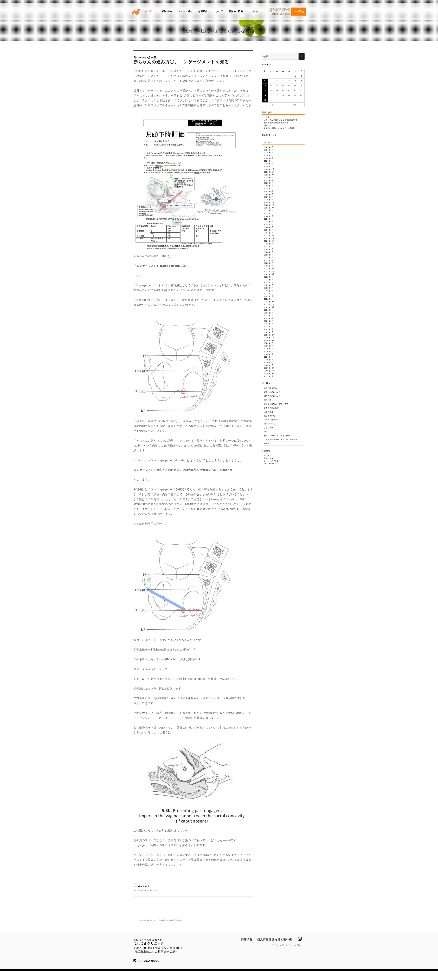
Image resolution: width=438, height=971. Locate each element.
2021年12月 (269, 302)
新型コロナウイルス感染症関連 (277, 436)
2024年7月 (269, 216)
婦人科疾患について (272, 396)
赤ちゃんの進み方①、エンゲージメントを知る (181, 61)
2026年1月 (269, 166)
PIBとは (267, 125)
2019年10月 (269, 374)
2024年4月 (269, 224)
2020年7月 (269, 349)
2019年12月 (269, 368)
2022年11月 (269, 271)
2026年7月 (269, 150)
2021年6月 (269, 318)
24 (265, 95)
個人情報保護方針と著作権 (274, 939)
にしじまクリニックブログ (148, 920)
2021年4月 (269, 324)
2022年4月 (269, 291)
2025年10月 (269, 175)
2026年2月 (269, 164)
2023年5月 (269, 255)
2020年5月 (269, 354)
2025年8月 (269, 180)
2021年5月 (269, 321)
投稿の (269, 458)
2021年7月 (269, 316)
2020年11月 (269, 338)
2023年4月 (269, 258)
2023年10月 (269, 241)
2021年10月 (269, 307)
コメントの (271, 461)
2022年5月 (269, 288)
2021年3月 (269, 326)
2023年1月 (269, 266)
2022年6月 (269, 285)
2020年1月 (269, 365)
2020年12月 (269, 335)
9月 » (295, 105)
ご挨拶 (267, 117)
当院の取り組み (138, 890)
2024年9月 (269, 211)
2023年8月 (269, 246)
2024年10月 (269, 208)
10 (265, 86)
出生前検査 (268, 412)
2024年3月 (269, 227)
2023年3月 (269, 260)
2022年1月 (269, 299)
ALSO (266, 431)
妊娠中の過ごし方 (271, 408)
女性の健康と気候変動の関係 (276, 123)
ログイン (268, 455)
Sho (135, 883)
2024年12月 (269, 202)
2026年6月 (269, 153)
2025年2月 (269, 197)
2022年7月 (269, 282)
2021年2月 (269, 329)
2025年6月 (269, 186)
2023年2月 (269, 263)
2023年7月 (269, 249)
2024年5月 (269, 222)
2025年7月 (269, 183)
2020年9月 (269, 343)
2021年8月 (269, 313)
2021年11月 (269, 304)
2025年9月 (269, 178)
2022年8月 (269, 280)
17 (265, 90)
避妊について (269, 416)
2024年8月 (269, 213)
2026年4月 (269, 158)
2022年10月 (269, 274)
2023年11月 (269, 238)
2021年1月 (269, 332)
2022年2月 (269, 296)
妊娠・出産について (152, 890)
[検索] (302, 56)
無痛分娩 (268, 400)
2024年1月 (269, 233)
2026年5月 (269, 155)
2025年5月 (269, 188)
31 (265, 100)
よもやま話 (268, 428)
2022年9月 (269, 277)
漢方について (269, 424)
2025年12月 (269, 169)
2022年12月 (269, 269)
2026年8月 (269, 147)
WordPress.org (271, 464)
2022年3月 (269, 293)
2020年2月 (269, 362)
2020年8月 (269, 346)
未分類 (267, 443)
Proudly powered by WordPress (171, 920)
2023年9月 (269, 244)
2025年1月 (269, 200)
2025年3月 (269, 194)
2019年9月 (269, 376)
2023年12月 (269, 236)
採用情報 (247, 939)
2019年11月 (269, 371)
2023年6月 (269, 252)
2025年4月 (269, 191)
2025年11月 (269, 172)
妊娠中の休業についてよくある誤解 (279, 128)
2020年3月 (269, 360)
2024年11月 (269, 205)
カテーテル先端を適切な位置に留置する (281, 120)
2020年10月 (269, 340)
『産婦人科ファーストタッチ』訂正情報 (281, 440)
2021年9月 (269, 310)
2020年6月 (269, 351)
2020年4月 (269, 357)
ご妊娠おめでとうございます (276, 404)
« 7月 (270, 105)
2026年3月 (269, 161)
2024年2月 (269, 230)
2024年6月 (269, 219)
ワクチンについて (271, 420)
